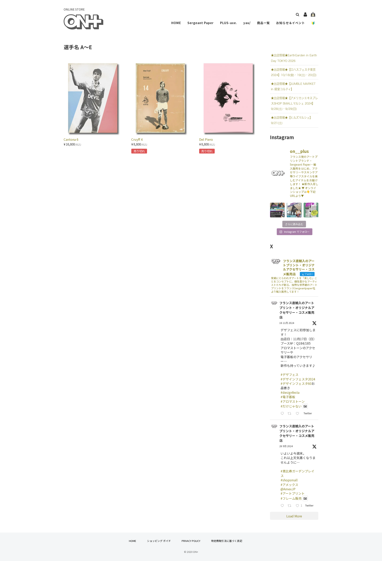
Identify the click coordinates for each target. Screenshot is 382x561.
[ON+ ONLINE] (83, 26)
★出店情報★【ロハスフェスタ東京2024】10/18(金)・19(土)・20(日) (294, 72)
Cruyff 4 (137, 139)
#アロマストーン (293, 401)
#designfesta (290, 392)
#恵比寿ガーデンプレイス (297, 473)
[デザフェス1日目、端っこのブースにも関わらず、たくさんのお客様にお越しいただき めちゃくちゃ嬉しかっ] (294, 210)
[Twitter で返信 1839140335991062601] (283, 506)
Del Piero (206, 139)
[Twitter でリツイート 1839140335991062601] (291, 506)
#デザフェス (289, 374)
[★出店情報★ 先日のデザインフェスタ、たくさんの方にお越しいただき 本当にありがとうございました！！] (277, 210)
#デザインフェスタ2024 (298, 379)
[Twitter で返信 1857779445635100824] (283, 413)
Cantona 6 (71, 139)
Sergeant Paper (200, 23)
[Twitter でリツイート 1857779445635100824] (291, 413)
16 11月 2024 (286, 322)
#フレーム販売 (291, 498)
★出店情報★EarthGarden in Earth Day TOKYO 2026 (294, 58)
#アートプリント (293, 493)
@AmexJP (288, 489)
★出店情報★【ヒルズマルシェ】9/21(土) (291, 120)
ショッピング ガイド (159, 541)
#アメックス (289, 484)
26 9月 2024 (286, 446)
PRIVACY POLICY (191, 541)
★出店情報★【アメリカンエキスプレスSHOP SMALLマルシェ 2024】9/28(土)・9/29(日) (294, 103)
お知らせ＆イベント (290, 23)
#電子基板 (288, 396)
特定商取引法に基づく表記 (226, 541)
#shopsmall (289, 480)
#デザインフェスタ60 (296, 383)
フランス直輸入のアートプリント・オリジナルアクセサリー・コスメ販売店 (296, 310)
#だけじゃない (291, 406)
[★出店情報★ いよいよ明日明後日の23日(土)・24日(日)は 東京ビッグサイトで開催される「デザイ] (311, 210)
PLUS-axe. (228, 23)
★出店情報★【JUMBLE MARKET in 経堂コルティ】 (293, 86)
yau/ (247, 23)
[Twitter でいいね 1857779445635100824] (299, 413)
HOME (176, 23)
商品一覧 (263, 23)
